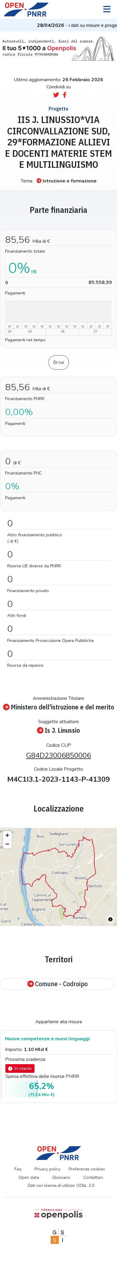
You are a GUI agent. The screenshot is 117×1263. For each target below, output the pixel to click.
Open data (29, 1177)
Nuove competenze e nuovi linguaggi (47, 1038)
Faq (17, 1169)
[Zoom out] (7, 844)
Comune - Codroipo (61, 984)
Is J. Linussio (62, 730)
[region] (58, 877)
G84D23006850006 (58, 755)
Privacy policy (47, 1169)
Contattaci (93, 1177)
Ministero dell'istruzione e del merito (62, 707)
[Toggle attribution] (110, 919)
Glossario (61, 1177)
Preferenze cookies (87, 1169)
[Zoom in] (7, 835)
